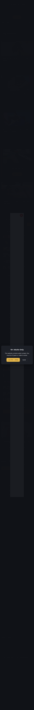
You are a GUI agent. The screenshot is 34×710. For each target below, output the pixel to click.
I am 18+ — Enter (13, 360)
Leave (24, 360)
